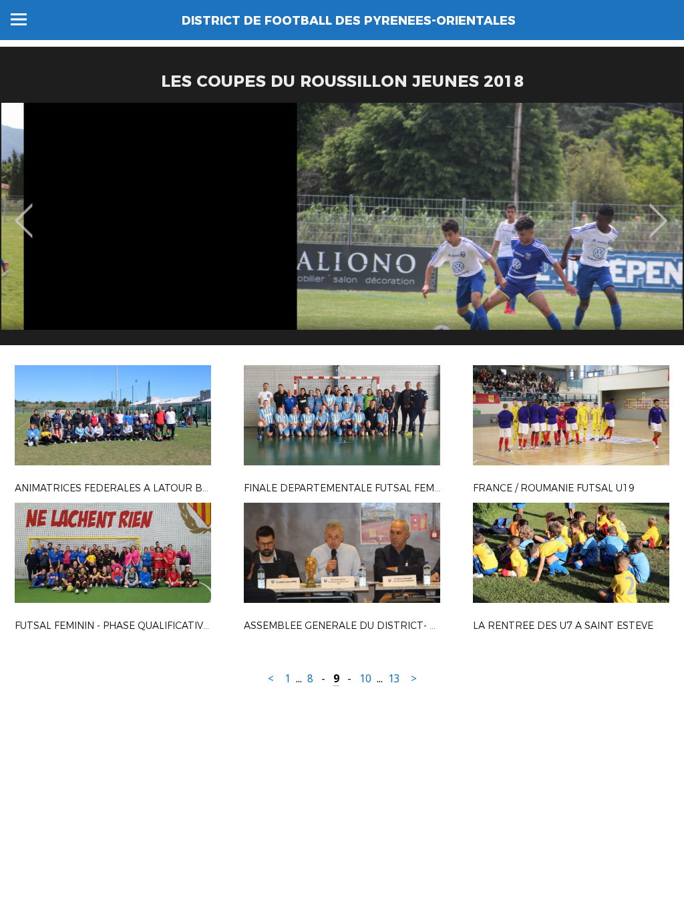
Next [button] (658, 211)
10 (365, 678)
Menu (19, 19)
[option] (342, 229)
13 (394, 678)
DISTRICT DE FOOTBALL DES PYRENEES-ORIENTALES (349, 20)
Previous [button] (23, 211)
